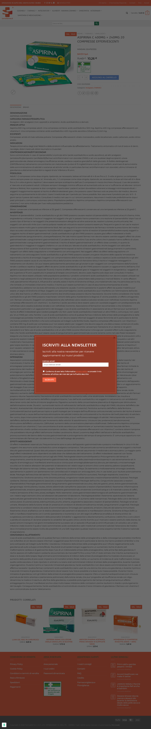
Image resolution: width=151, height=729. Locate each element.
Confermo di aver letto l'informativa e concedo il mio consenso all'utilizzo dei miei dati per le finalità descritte (71, 372)
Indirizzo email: (48, 361)
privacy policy (81, 371)
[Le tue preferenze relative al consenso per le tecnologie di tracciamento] (4, 725)
